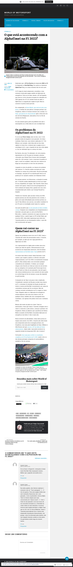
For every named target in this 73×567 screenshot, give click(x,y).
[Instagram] (61, 5)
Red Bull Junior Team (22, 417)
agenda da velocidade (12, 20)
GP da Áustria (20, 415)
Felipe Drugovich (48, 20)
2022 (17, 413)
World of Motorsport (17, 13)
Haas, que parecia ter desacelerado (25, 113)
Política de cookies (35, 564)
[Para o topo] (67, 558)
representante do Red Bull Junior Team (26, 251)
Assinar (44, 387)
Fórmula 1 (25, 20)
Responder (23, 478)
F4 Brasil (8, 25)
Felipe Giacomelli (7, 87)
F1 (28, 413)
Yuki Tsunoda (33, 417)
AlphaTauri (23, 413)
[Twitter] (57, 5)
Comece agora (49, 1)
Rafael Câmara (35, 20)
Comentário (42, 552)
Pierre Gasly (28, 415)
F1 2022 (32, 413)
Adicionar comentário (40, 458)
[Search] (67, 5)
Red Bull (36, 415)
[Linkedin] (64, 5)
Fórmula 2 (60, 20)
